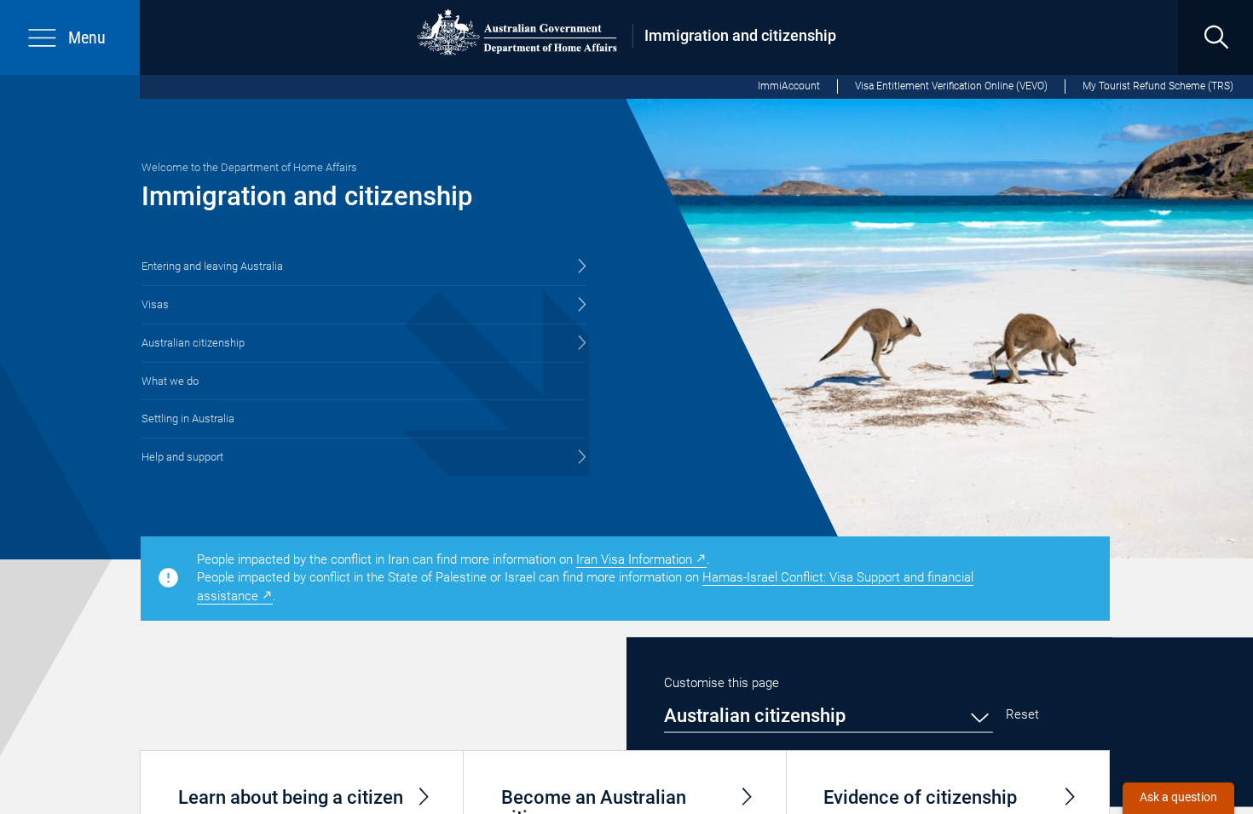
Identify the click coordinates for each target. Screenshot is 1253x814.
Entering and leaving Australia (212, 266)
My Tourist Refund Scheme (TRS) (1158, 86)
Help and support (182, 456)
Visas (155, 304)
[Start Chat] (1178, 798)
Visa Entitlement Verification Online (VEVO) (951, 86)
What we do (170, 381)
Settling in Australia (187, 418)
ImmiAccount (789, 86)
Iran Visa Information (634, 559)
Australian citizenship (193, 342)
